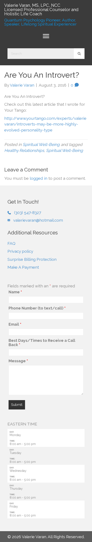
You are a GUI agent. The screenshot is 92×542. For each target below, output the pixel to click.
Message (18, 361)
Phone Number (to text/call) (37, 308)
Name (15, 292)
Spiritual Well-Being (41, 144)
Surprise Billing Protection (31, 259)
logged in (38, 178)
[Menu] (46, 36)
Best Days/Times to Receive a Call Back (42, 342)
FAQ (11, 243)
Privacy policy (20, 251)
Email (15, 324)
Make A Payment (23, 267)
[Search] (79, 53)
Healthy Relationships (24, 150)
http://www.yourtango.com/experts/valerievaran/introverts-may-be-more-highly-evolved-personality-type (45, 124)
